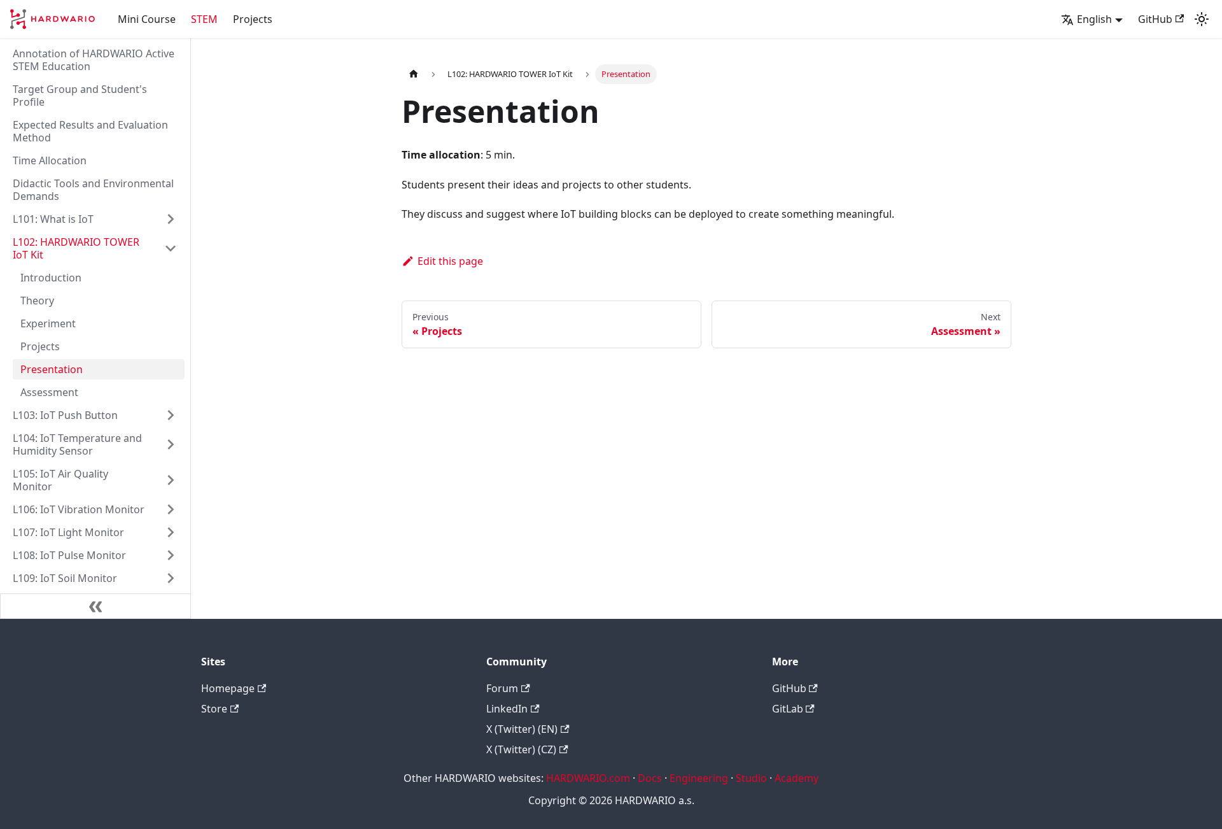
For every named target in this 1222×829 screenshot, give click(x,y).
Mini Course (147, 19)
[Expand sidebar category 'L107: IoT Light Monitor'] (171, 532)
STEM (204, 19)
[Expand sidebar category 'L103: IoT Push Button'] (171, 415)
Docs (650, 778)
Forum (502, 688)
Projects (252, 19)
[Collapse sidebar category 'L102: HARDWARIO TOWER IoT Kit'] (171, 248)
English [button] (1094, 19)
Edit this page (450, 261)
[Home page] (414, 74)
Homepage (228, 688)
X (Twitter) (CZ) (521, 749)
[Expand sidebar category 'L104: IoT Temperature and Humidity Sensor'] (171, 444)
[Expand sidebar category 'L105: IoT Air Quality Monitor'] (171, 480)
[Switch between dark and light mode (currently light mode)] (1201, 19)
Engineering (699, 778)
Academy (796, 778)
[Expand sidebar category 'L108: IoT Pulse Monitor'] (171, 555)
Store (214, 709)
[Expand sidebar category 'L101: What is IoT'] (171, 219)
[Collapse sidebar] (95, 606)
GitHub (1155, 19)
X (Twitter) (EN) (522, 729)
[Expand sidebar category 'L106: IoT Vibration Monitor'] (171, 509)
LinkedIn (507, 709)
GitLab (787, 709)
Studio (751, 778)
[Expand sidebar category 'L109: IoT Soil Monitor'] (171, 578)
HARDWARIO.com (588, 778)
